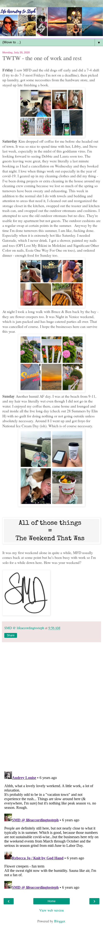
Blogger (59, 921)
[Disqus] (51, 705)
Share (11, 635)
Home (52, 901)
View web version (51, 910)
